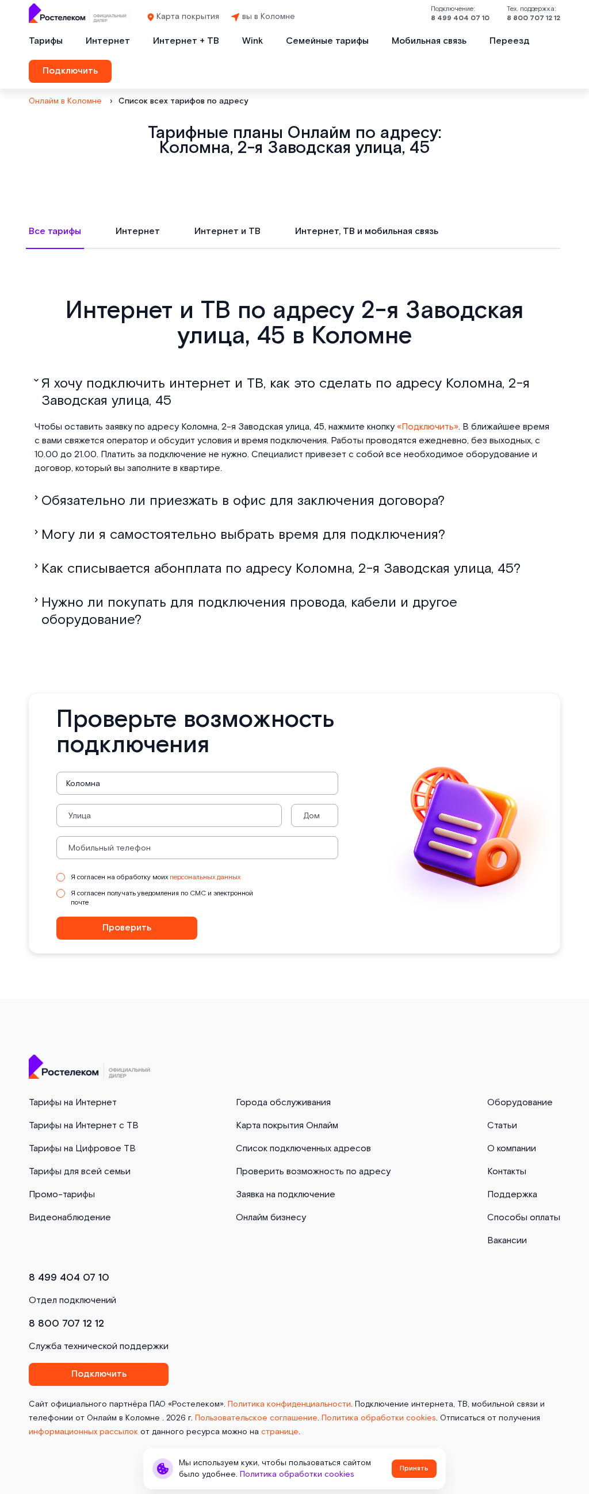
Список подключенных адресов (303, 1149)
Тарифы (46, 41)
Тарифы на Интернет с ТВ (84, 1126)
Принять (414, 1468)
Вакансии (507, 1241)
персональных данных (205, 877)
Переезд (509, 41)
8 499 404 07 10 (460, 18)
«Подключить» (427, 427)
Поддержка (512, 1195)
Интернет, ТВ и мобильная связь (366, 231)
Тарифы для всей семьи (80, 1172)
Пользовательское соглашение (256, 1418)
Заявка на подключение (285, 1195)
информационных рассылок (83, 1432)
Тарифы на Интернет (73, 1103)
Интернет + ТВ (186, 41)
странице (280, 1432)
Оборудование (520, 1103)
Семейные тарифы (327, 41)
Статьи (502, 1126)
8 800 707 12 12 (533, 18)
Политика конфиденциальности (289, 1404)
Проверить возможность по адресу (313, 1172)
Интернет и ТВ (227, 231)
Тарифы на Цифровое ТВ (82, 1149)
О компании (511, 1149)
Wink (252, 41)
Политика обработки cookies (379, 1418)
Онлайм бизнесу (271, 1218)
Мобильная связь (429, 41)
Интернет (108, 41)
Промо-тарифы (62, 1195)
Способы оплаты (523, 1218)
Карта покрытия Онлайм (287, 1126)
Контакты (506, 1172)
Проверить (126, 928)
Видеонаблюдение (70, 1218)
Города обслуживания (283, 1103)
